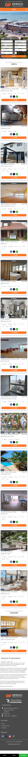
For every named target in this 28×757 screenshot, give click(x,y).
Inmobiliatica (13, 741)
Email (4, 755)
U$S (14, 100)
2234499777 (18, 1)
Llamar (14, 755)
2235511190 (10, 1)
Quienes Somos (6, 725)
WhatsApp (23, 755)
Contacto (4, 728)
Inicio (3, 723)
